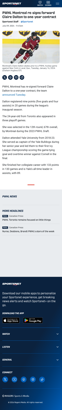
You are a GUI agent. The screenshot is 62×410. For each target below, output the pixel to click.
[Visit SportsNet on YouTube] (14, 379)
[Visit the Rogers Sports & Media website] (15, 396)
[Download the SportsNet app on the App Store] (11, 320)
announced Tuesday (13, 94)
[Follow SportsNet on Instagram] (33, 379)
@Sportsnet (27, 21)
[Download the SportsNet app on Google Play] (33, 320)
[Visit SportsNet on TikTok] (42, 379)
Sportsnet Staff (10, 21)
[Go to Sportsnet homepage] (11, 4)
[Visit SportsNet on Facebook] (24, 379)
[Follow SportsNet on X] (5, 379)
